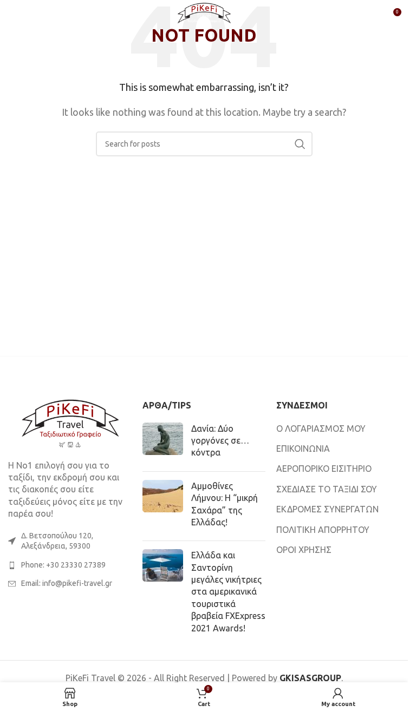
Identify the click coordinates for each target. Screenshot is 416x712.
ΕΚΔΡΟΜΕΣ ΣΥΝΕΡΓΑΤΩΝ (327, 509)
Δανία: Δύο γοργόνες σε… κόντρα (220, 441)
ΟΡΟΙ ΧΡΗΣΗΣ (304, 550)
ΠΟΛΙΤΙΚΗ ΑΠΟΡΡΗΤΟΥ (322, 530)
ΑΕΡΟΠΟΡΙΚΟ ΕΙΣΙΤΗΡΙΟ (324, 468)
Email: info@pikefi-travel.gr (66, 583)
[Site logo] (204, 15)
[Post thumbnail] (162, 443)
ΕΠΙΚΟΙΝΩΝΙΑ (303, 448)
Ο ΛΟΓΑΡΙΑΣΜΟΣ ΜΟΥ (321, 428)
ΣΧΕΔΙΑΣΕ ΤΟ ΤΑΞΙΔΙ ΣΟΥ (326, 489)
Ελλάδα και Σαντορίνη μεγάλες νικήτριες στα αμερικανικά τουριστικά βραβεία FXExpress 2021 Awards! (228, 591)
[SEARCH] (300, 143)
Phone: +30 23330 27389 (63, 565)
